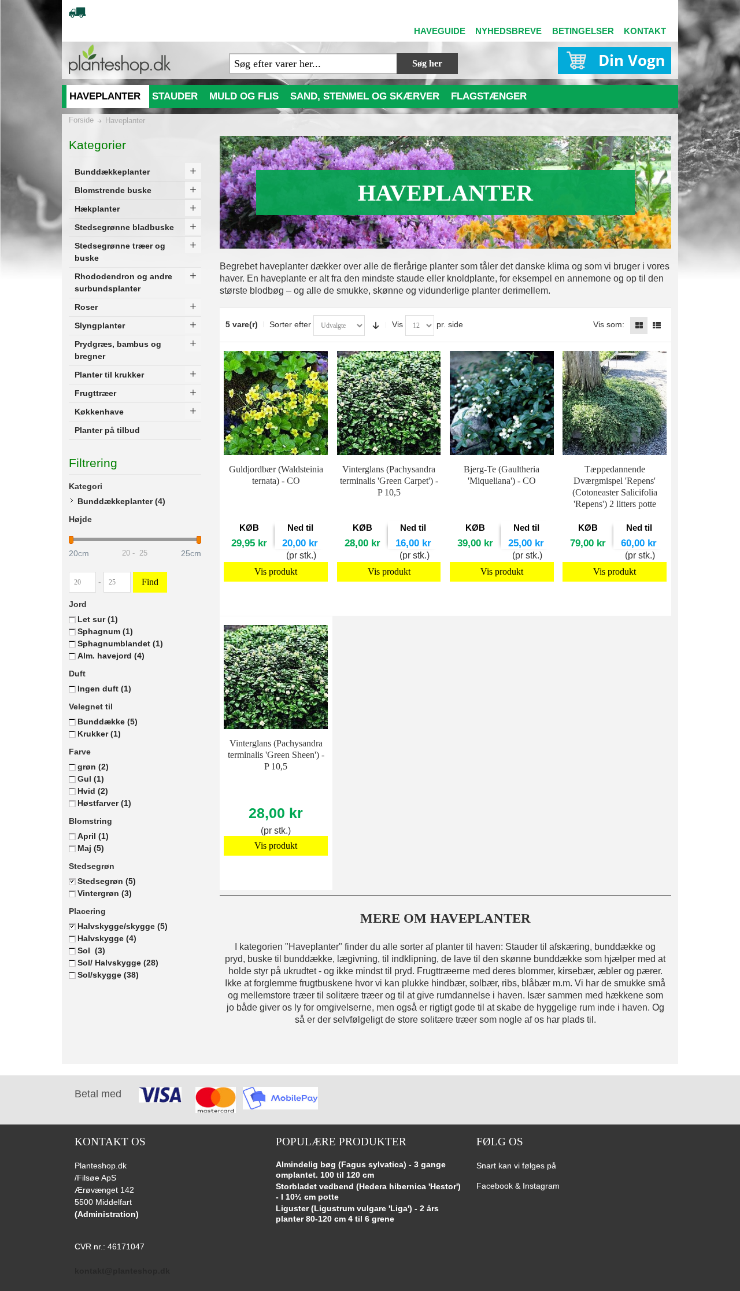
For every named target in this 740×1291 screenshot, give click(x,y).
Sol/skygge (108, 974)
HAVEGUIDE (439, 31)
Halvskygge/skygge (122, 926)
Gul (90, 778)
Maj (90, 848)
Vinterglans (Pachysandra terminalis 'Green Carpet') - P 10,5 (389, 481)
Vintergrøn (104, 893)
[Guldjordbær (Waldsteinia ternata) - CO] (276, 403)
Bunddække (107, 721)
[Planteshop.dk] (120, 59)
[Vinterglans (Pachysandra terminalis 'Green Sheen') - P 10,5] (276, 677)
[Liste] (656, 325)
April (93, 836)
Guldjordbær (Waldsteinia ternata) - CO (276, 475)
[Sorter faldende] (375, 325)
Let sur (97, 619)
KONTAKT (645, 31)
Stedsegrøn (106, 881)
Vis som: (608, 324)
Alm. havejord (111, 655)
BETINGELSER (583, 31)
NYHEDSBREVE (508, 31)
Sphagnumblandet (120, 643)
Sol (91, 950)
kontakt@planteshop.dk (122, 1270)
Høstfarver (104, 803)
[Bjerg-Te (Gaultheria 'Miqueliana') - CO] (502, 403)
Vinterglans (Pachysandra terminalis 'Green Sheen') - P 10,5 (276, 755)
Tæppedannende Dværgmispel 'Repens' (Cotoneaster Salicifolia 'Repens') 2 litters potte (614, 486)
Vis (397, 324)
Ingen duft (104, 688)
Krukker (99, 733)
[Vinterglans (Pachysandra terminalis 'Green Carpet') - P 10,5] (389, 403)
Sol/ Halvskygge (117, 962)
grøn (93, 766)
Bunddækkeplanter (121, 501)
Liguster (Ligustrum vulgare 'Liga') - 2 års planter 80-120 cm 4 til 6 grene (357, 1213)
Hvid (92, 791)
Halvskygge (106, 938)
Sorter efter (290, 324)
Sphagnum (105, 631)
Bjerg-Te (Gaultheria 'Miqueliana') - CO (501, 475)
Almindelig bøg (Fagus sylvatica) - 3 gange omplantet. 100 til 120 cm (361, 1169)
